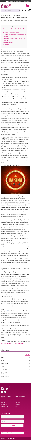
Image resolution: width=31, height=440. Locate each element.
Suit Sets (3, 402)
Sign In (16, 400)
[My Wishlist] (26, 10)
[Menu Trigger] (27, 5)
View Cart (17, 402)
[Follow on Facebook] (2, 392)
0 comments (24, 20)
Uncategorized (16, 20)
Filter (27, 354)
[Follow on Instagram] (5, 392)
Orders (16, 406)
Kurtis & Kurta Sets (5, 408)
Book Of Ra (6, 44)
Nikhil (3, 20)
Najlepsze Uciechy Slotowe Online (11, 32)
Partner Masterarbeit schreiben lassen (12, 433)
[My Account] (23, 10)
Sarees (2, 400)
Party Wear (3, 404)
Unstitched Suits (4, 406)
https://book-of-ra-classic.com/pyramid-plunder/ (12, 343)
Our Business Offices (8, 42)
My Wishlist (17, 404)
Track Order (17, 408)
